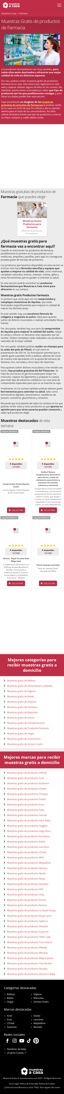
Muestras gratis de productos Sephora (27, 921)
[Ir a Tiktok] (28, 1041)
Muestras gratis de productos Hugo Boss (28, 830)
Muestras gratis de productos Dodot (26, 799)
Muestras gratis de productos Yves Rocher (29, 963)
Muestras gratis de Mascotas (22, 712)
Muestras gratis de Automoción (24, 738)
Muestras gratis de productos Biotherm (28, 783)
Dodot (37, 1015)
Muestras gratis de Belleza (21, 680)
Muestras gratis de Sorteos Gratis (25, 744)
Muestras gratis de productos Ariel (25, 778)
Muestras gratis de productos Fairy (25, 809)
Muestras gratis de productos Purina (26, 899)
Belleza (11, 994)
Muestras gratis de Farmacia (22, 707)
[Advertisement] (32, 156)
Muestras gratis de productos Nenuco (27, 868)
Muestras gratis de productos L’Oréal (26, 852)
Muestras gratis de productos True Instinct (29, 942)
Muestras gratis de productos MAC (25, 857)
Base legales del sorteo (50, 1087)
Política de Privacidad (29, 1083)
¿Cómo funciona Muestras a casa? (18, 1087)
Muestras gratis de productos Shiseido (27, 926)
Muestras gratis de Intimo (20, 717)
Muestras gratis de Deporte (21, 701)
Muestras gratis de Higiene (21, 691)
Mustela (38, 1026)
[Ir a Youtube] (21, 1041)
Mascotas (39, 997)
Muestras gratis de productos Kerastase (28, 836)
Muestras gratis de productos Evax (25, 804)
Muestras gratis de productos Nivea (26, 878)
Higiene (38, 994)
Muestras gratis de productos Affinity (27, 772)
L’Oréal (10, 1023)
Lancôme (38, 1019)
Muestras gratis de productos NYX (25, 889)
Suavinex (12, 1026)
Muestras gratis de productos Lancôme (28, 846)
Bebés (10, 997)
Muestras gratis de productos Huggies (27, 825)
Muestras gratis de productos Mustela (27, 968)
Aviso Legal (14, 1083)
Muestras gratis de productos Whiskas (27, 952)
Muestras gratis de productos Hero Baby (28, 820)
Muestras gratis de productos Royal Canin (29, 915)
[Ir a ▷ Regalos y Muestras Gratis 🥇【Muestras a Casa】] (10, 5)
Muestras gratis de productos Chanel (26, 788)
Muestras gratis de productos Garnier (27, 815)
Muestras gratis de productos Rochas (27, 905)
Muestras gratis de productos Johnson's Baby (31, 973)
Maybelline (39, 1023)
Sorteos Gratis (41, 1001)
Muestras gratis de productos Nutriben (27, 883)
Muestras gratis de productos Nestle (26, 873)
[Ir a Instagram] (14, 1041)
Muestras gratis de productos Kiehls (26, 841)
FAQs (36, 1087)
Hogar (10, 1001)
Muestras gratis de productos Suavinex (28, 931)
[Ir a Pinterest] (36, 1041)
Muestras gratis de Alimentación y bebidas (30, 685)
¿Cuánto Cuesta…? (16, 1052)
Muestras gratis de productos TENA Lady (28, 936)
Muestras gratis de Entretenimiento (26, 722)
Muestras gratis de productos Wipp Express (30, 958)
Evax (9, 1019)
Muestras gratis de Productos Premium (28, 728)
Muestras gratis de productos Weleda (27, 947)
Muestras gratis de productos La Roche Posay (31, 910)
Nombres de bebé (16, 1049)
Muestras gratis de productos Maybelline (29, 862)
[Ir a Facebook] (7, 1041)
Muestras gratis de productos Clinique (27, 793)
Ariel (9, 1015)
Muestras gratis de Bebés (20, 696)
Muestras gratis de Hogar (20, 733)
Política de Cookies (47, 1083)
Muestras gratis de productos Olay (25, 894)
